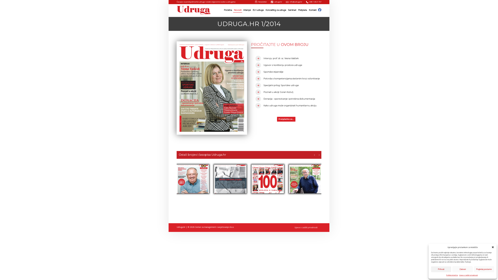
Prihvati (441, 269)
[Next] (319, 155)
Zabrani (462, 269)
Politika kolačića (452, 275)
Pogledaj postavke (484, 269)
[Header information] (319, 9)
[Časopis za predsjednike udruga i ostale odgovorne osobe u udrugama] (193, 10)
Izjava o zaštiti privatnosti (468, 275)
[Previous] (314, 155)
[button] (493, 247)
